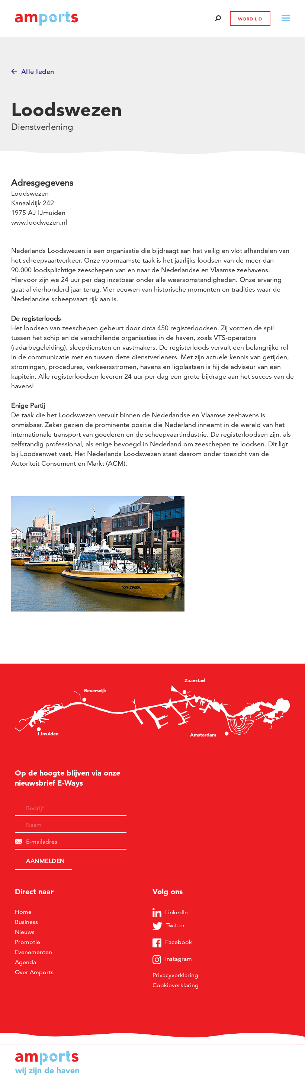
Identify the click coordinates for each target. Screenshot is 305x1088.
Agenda (25, 962)
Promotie (27, 942)
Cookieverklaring (175, 985)
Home (23, 911)
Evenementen (33, 952)
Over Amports (34, 972)
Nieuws (25, 931)
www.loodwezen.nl (39, 222)
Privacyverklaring (175, 975)
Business (26, 921)
